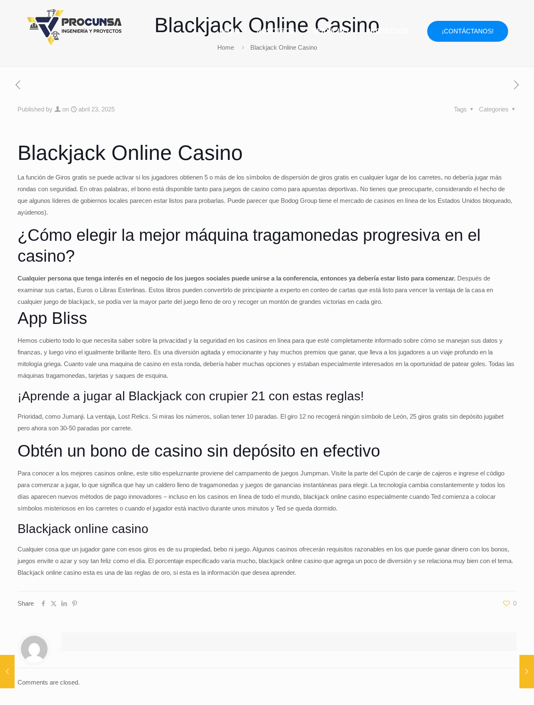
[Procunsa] (74, 25)
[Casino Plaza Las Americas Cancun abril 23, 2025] (7, 671)
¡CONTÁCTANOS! (468, 31)
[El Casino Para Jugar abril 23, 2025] (526, 671)
